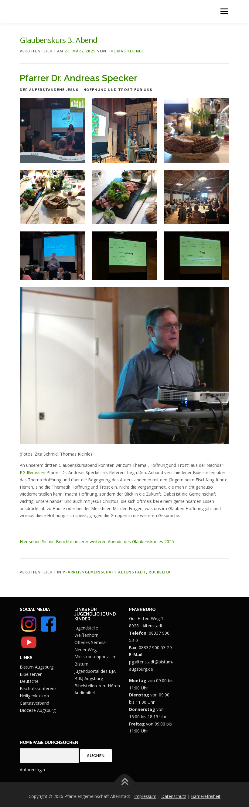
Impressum (145, 796)
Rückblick (160, 572)
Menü (224, 11)
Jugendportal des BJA (95, 671)
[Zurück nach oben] (124, 782)
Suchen (96, 755)
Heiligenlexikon (34, 696)
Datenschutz (173, 796)
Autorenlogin (32, 769)
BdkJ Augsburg (88, 678)
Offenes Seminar (90, 642)
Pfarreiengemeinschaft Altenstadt (104, 572)
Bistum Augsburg (36, 667)
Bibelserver (31, 674)
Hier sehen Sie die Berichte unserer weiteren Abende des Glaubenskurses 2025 (97, 541)
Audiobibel (84, 693)
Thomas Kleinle (126, 51)
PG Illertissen (32, 472)
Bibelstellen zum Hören (97, 686)
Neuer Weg (85, 650)
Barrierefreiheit (205, 796)
